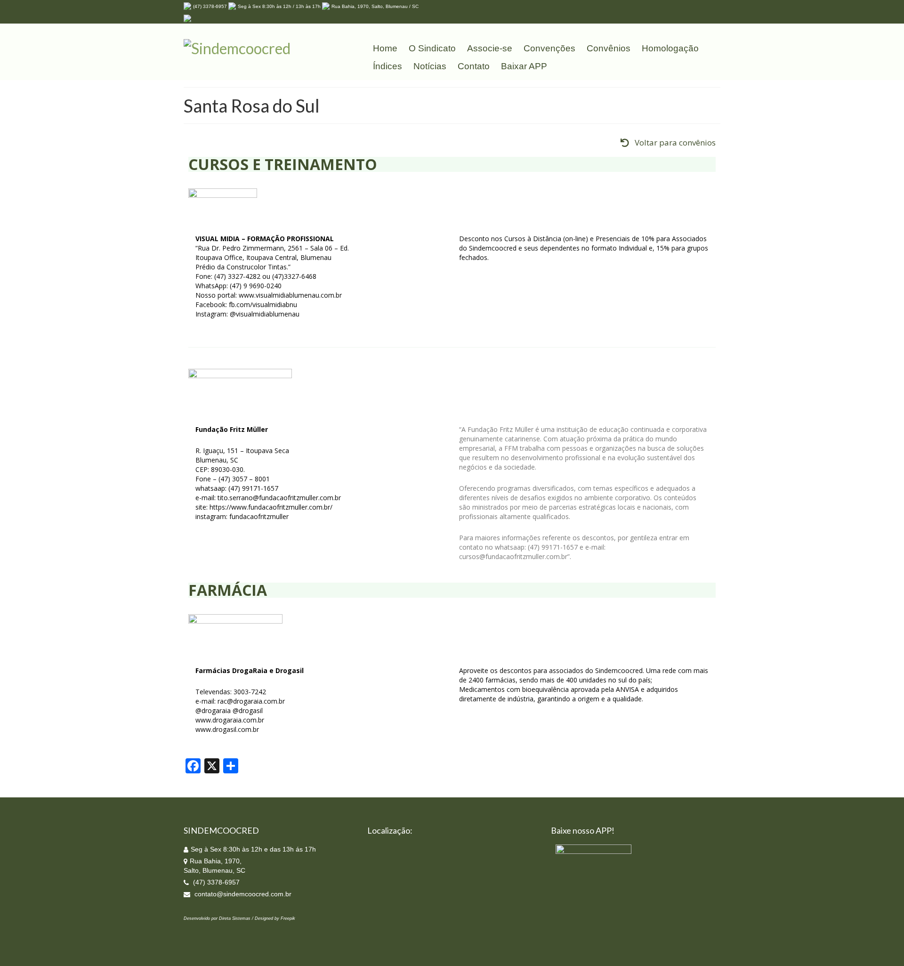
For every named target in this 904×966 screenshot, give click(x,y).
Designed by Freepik (275, 918)
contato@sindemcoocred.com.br (242, 894)
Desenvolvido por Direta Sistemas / (219, 918)
